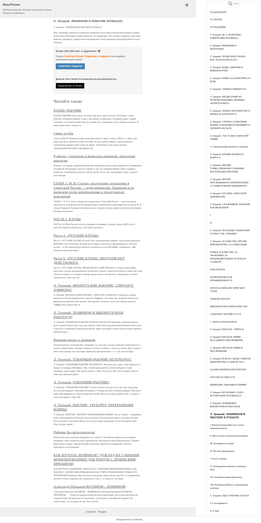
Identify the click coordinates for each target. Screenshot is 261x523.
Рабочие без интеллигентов (74, 432)
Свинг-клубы (63, 133)
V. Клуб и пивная (218, 458)
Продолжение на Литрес (70, 86)
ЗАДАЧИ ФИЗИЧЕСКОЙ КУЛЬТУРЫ (228, 369)
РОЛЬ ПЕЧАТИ (217, 269)
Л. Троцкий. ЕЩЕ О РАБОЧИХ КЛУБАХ (229, 495)
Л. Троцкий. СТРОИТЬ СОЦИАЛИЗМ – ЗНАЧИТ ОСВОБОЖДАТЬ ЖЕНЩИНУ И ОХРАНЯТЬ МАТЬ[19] (230, 124)
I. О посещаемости (218, 503)
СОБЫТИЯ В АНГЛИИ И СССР (225, 314)
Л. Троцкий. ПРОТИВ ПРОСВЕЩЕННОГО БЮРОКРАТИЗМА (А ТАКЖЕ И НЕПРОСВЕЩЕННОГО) (229, 182)
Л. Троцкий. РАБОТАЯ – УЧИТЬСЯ (227, 329)
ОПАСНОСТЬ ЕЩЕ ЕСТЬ (222, 377)
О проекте (91, 512)
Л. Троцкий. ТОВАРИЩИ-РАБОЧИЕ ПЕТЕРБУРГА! (93, 359)
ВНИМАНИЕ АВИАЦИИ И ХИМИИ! (228, 384)
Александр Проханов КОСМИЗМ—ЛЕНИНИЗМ (90, 486)
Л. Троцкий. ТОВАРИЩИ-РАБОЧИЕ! (82, 382)
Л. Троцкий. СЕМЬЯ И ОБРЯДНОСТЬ (228, 89)
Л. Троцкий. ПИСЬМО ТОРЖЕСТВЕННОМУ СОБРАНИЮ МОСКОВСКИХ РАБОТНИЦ (227, 168)
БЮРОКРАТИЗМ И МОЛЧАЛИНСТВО (229, 306)
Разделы (102, 512)
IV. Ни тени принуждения (222, 450)
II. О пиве (214, 510)
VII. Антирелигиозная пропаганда (226, 477)
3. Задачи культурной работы (223, 321)
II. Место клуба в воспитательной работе (229, 435)
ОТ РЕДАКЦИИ (218, 27)
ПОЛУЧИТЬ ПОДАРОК (70, 66)
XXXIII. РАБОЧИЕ (68, 110)
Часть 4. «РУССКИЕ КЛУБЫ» (76, 235)
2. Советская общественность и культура (229, 146)
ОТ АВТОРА (216, 19)
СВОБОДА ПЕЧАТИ (220, 298)
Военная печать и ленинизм (74, 340)
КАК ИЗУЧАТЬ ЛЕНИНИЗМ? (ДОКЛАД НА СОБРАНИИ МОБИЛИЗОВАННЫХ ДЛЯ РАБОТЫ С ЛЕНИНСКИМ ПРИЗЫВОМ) (96, 459)
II (210, 222)
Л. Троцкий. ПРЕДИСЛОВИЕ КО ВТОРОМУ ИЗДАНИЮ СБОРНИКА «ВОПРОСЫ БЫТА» (227, 99)
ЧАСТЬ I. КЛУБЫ (67, 219)
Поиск (233, 3)
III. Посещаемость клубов (222, 443)
